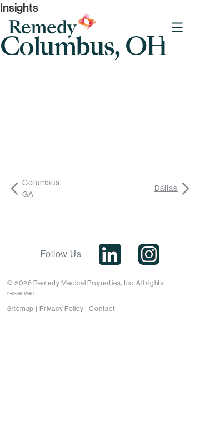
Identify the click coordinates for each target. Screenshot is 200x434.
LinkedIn (110, 254)
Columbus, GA (42, 188)
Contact (102, 309)
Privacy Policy (61, 309)
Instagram (148, 254)
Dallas (166, 188)
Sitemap (20, 309)
